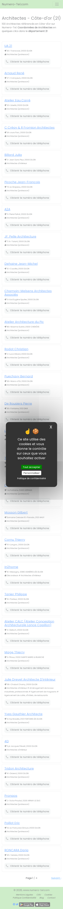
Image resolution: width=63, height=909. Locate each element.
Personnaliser (31, 473)
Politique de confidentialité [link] (31, 478)
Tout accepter (31, 467)
